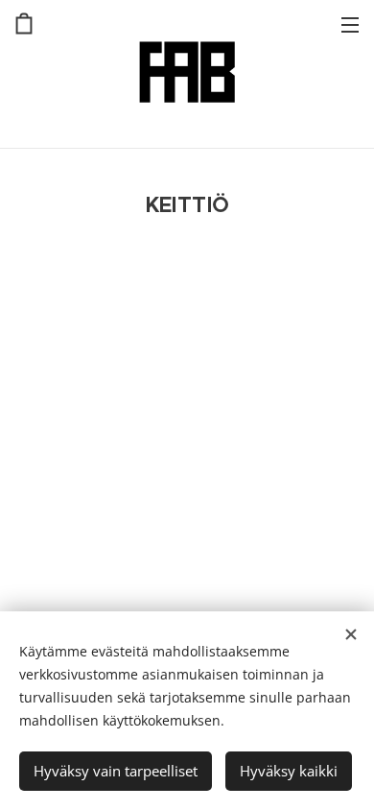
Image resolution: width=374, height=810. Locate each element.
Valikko (350, 24)
